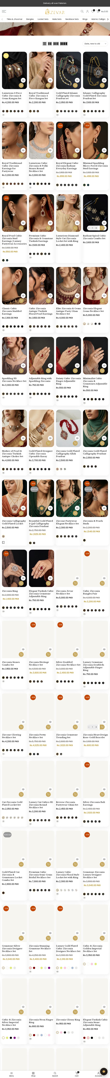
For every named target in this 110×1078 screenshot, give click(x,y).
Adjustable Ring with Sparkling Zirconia (40, 379)
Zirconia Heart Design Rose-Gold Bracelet (95, 736)
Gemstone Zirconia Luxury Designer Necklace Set (94, 875)
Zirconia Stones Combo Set (11, 663)
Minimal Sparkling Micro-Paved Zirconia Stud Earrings (95, 166)
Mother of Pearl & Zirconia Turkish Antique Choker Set (12, 454)
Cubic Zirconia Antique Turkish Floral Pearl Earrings (40, 311)
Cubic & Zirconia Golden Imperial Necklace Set (92, 948)
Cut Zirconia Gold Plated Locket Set (12, 803)
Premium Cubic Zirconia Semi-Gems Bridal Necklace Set (40, 875)
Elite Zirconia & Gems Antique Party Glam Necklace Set (68, 311)
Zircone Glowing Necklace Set (11, 736)
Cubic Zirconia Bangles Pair (91, 592)
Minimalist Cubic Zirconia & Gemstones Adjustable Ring (95, 382)
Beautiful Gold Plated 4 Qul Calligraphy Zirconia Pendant (41, 524)
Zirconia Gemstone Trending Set (67, 736)
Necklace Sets (72, 19)
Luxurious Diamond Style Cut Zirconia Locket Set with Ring (67, 238)
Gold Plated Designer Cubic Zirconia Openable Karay (41, 454)
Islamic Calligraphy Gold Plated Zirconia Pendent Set (95, 96)
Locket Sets (43, 19)
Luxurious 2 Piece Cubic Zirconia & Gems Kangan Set (12, 96)
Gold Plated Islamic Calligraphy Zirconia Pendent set (68, 96)
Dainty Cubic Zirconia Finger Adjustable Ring (68, 381)
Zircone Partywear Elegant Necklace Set (67, 522)
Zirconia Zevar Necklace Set (64, 592)
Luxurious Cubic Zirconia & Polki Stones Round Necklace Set (38, 167)
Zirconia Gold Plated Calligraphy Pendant (95, 452)
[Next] (107, 19)
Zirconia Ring (10, 591)
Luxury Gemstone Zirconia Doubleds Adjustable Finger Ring (93, 666)
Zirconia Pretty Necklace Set (37, 736)
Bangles (30, 19)
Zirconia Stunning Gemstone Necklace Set (40, 948)
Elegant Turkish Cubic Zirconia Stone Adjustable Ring (95, 1022)
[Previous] (2, 19)
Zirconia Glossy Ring (68, 1019)
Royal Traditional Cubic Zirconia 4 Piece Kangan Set (39, 96)
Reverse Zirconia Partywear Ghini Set (67, 803)
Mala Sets (56, 19)
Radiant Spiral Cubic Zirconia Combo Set (94, 237)
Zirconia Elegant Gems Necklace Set (93, 309)
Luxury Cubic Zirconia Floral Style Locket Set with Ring (67, 875)
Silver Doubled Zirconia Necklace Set (68, 663)
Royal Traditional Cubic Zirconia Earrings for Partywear (12, 167)
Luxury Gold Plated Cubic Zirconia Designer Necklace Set (68, 948)
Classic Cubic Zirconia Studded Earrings (12, 311)
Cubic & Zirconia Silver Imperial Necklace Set (11, 1022)
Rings (85, 19)
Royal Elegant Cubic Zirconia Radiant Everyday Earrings (67, 166)
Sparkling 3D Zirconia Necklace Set (14, 379)
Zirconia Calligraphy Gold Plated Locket (14, 522)
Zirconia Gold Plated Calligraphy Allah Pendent (68, 454)
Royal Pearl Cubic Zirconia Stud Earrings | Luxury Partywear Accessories (14, 239)
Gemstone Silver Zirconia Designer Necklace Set (12, 948)
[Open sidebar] (3, 542)
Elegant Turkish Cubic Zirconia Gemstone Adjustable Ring (41, 594)
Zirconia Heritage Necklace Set (39, 663)
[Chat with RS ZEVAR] (104, 1071)
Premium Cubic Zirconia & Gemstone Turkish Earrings (41, 238)
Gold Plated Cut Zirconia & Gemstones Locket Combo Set (12, 876)
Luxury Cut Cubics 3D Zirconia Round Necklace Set (41, 805)
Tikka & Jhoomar (14, 19)
